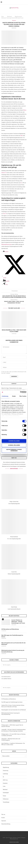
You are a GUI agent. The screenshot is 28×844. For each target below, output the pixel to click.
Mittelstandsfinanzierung (6, 244)
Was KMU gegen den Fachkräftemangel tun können (12, 636)
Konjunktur (5, 783)
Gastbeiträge (5, 773)
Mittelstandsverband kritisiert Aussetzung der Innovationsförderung (12, 651)
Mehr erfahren (14, 468)
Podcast (4, 795)
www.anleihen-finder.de (6, 678)
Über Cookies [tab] (22, 396)
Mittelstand (9, 16)
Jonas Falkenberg (4, 743)
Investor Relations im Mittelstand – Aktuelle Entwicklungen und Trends (18, 621)
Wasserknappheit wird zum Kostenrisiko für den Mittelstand (13, 643)
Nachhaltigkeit (6, 792)
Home (2, 16)
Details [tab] (14, 396)
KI (3, 776)
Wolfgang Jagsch (4, 725)
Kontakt (3, 817)
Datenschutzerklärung (5, 823)
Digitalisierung (6, 767)
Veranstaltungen (6, 802)
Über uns (3, 814)
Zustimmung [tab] (5, 396)
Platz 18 (4, 213)
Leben (4, 786)
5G (21, 182)
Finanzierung (5, 770)
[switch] (24, 425)
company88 (3, 729)
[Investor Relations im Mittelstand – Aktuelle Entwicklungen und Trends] (5, 622)
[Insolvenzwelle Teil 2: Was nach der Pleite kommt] (14, 319)
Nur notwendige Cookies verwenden (14, 450)
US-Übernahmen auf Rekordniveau (10, 629)
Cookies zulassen (14, 441)
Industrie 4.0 (4, 172)
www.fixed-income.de (5, 676)
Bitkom (24, 110)
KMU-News (5, 780)
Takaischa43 (3, 738)
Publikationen (5, 799)
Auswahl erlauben (14, 445)
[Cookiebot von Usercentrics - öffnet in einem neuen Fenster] (20, 392)
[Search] (26, 2)
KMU (21, 135)
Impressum (3, 820)
